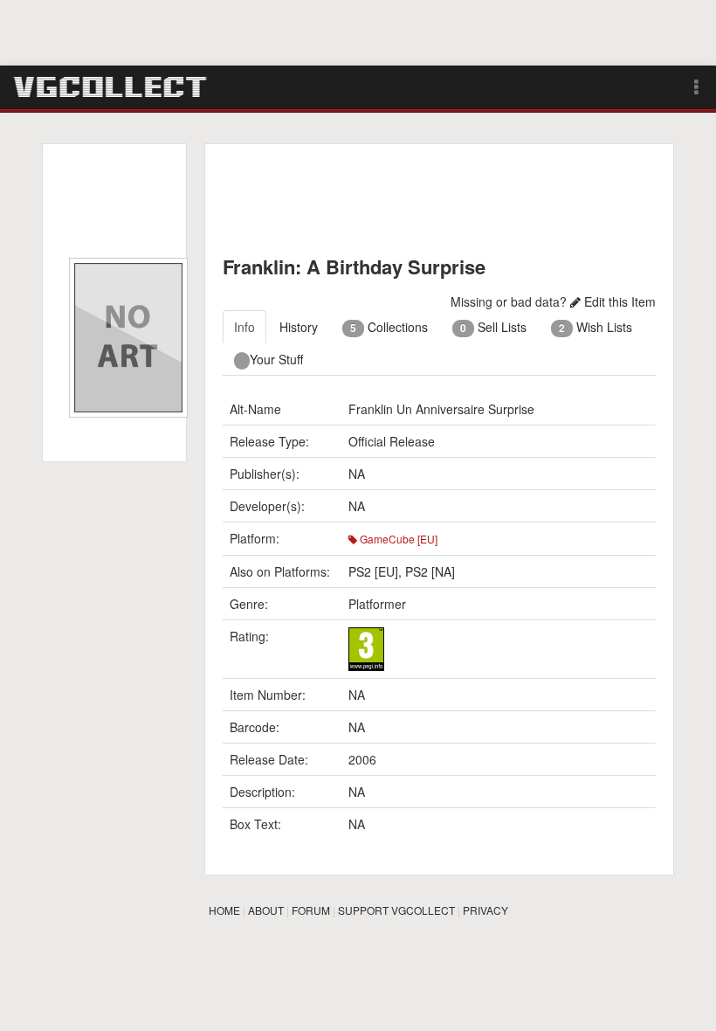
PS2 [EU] (373, 571)
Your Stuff (276, 359)
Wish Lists (595, 327)
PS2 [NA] (430, 571)
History (298, 327)
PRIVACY (485, 910)
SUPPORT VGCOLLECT (396, 910)
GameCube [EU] (397, 538)
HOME (224, 910)
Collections (389, 327)
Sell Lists (493, 327)
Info (244, 327)
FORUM (311, 910)
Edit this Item (618, 301)
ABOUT (266, 910)
